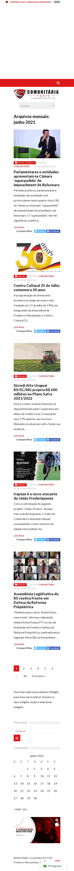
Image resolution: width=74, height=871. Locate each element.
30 (35, 798)
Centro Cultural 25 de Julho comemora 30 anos (37, 287)
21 (22, 790)
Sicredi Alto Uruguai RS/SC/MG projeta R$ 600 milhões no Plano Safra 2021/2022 (35, 391)
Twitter (41, 231)
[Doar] (37, 2)
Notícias (21, 276)
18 (48, 783)
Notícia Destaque (26, 162)
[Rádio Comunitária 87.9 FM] (37, 97)
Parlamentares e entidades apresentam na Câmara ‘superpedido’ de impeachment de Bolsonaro (37, 178)
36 (25, 676)
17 (42, 783)
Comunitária (22, 166)
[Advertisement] (37, 42)
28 (22, 798)
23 (35, 790)
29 (28, 798)
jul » (25, 809)
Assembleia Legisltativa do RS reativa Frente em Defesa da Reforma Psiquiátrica (36, 600)
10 (42, 776)
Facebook (54, 231)
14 (22, 783)
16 (35, 783)
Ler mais (19, 227)
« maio (18, 809)
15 (28, 783)
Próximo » (39, 676)
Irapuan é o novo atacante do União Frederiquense (35, 496)
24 (42, 790)
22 (28, 790)
